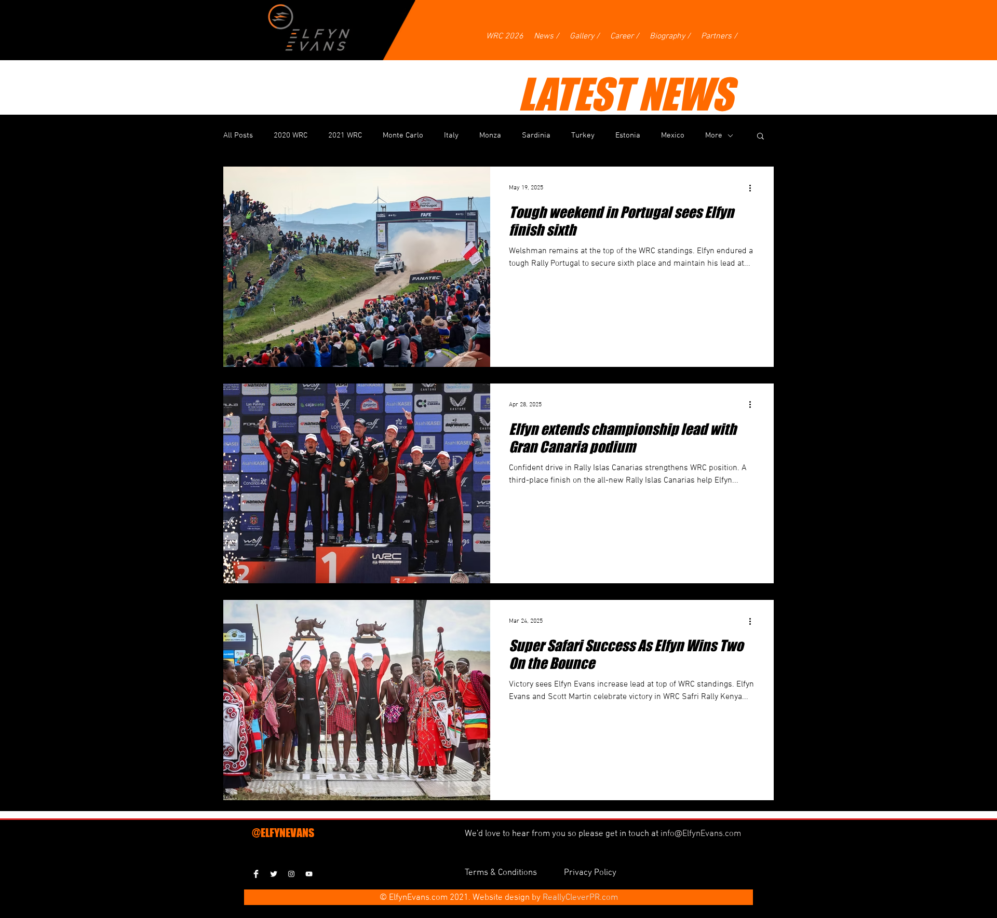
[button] (760, 136)
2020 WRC (290, 135)
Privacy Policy (590, 873)
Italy (451, 135)
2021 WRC (345, 135)
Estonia (627, 135)
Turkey (583, 135)
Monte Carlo (403, 135)
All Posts (238, 135)
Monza (490, 135)
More (713, 135)
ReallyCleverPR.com (580, 898)
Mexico (672, 135)
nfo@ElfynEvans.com (702, 834)
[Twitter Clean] (274, 874)
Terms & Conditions (502, 873)
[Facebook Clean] (256, 874)
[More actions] (753, 188)
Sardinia (536, 135)
